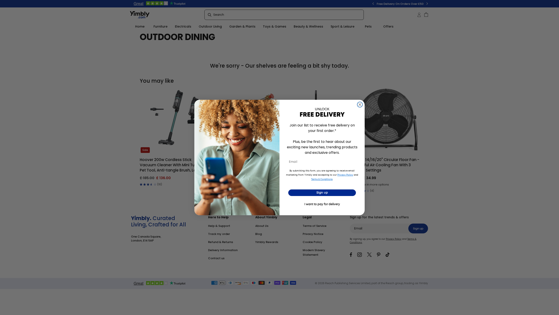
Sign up (322, 192)
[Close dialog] (359, 104)
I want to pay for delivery (322, 204)
